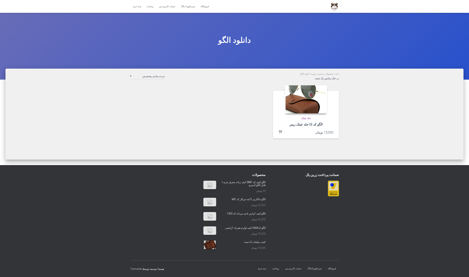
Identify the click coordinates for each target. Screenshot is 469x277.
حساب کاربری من (167, 6)
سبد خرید (137, 6)
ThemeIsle (136, 268)
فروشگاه (205, 6)
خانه (337, 74)
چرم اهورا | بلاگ (188, 6)
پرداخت (150, 6)
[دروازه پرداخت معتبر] (333, 188)
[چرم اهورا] (334, 6)
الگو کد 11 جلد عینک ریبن (306, 124)
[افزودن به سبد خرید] (280, 132)
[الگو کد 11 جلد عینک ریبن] (306, 99)
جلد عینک (306, 118)
